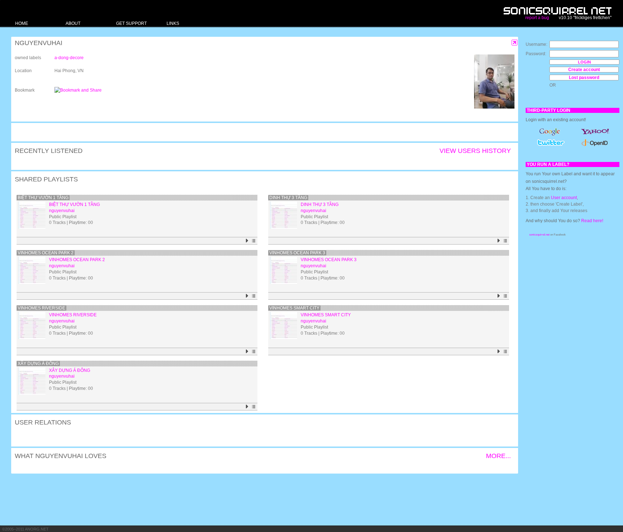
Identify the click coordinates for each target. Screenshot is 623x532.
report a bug (537, 17)
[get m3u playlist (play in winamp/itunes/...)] (254, 240)
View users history (475, 150)
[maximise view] (514, 42)
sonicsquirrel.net (539, 234)
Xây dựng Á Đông (38, 363)
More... (498, 456)
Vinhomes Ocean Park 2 (46, 252)
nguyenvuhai (62, 210)
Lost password (584, 77)
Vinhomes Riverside (41, 308)
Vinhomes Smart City (294, 308)
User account (564, 197)
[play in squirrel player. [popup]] (247, 240)
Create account (584, 69)
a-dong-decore (69, 57)
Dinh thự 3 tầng (288, 197)
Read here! (592, 220)
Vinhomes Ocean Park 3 (297, 252)
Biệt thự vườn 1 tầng (43, 197)
